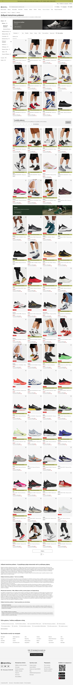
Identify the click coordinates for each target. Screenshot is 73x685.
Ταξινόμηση (15, 33)
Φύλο (40, 33)
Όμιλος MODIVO (36, 667)
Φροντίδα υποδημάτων (51, 668)
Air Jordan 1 (39, 638)
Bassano (50, 636)
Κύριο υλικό (52, 33)
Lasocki (14, 640)
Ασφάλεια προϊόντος (51, 670)
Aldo (61, 636)
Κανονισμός (11, 682)
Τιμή (22, 33)
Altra (26, 636)
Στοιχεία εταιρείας (36, 665)
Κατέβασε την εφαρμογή (64, 3)
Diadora (38, 636)
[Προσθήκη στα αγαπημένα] (26, 40)
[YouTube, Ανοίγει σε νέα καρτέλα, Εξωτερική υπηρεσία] (5, 666)
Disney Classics (27, 640)
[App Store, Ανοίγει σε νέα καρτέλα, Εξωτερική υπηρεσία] (62, 676)
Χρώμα (35, 33)
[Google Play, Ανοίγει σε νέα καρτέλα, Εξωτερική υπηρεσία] (62, 673)
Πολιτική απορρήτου (27, 682)
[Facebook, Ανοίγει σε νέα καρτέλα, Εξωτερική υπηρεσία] (8, 666)
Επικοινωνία (21, 674)
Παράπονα (21, 672)
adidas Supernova (16, 636)
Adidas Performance (52, 638)
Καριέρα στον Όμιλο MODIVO (36, 668)
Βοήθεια (70, 3)
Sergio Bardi (27, 642)
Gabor (2, 638)
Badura (38, 640)
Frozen (62, 640)
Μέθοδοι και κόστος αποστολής (22, 665)
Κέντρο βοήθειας (22, 676)
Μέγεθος (26, 33)
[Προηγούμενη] (3, 1)
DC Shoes (2, 642)
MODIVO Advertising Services (36, 672)
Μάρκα (31, 33)
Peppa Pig (27, 638)
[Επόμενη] (70, 1)
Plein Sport (3, 636)
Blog (58, 3)
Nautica (62, 638)
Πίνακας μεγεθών (51, 667)
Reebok (14, 638)
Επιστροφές (21, 667)
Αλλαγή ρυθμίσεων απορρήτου (18, 682)
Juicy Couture (51, 642)
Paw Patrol (51, 640)
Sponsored (14, 38)
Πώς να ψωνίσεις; (51, 665)
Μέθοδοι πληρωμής (22, 670)
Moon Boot (63, 642)
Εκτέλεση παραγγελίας (22, 668)
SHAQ (38, 642)
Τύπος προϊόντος (45, 33)
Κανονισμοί (36, 674)
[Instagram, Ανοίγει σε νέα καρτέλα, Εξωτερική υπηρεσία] (2, 666)
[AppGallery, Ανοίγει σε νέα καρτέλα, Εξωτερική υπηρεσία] (62, 678)
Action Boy (3, 640)
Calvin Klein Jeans (16, 642)
